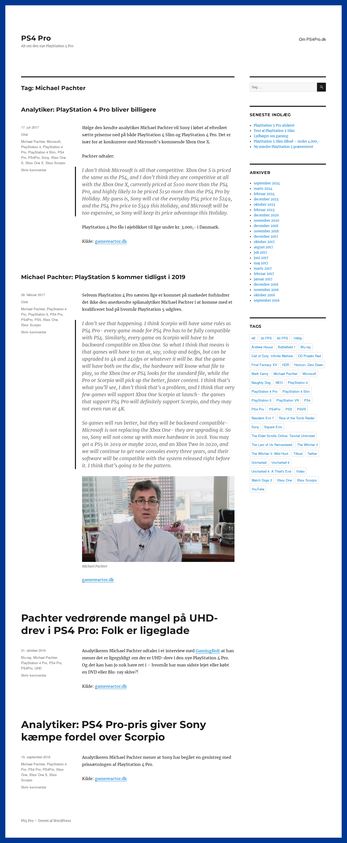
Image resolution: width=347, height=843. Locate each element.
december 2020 (266, 215)
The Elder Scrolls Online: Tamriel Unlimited (283, 435)
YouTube (257, 489)
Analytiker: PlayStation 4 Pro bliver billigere (88, 109)
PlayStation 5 (38, 314)
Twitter (312, 453)
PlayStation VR (287, 400)
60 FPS (282, 338)
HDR (285, 364)
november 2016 (266, 290)
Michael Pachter (33, 141)
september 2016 (267, 300)
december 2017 (266, 236)
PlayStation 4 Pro (34, 662)
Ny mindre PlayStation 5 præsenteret (283, 147)
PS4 (307, 400)
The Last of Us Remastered (271, 444)
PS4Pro (34, 157)
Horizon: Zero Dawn (308, 364)
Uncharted (258, 462)
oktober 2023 (264, 204)
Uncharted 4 (280, 462)
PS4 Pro (36, 38)
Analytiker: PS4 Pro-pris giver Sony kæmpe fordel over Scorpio (113, 730)
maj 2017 (261, 263)
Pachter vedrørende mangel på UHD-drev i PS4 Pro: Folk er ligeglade (119, 624)
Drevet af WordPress (54, 821)
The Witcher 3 (307, 444)
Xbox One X (34, 162)
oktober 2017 (264, 242)
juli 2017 (260, 252)
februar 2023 (264, 210)
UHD (38, 668)
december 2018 (266, 226)
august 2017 (263, 247)
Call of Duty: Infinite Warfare (272, 355)
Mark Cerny (260, 373)
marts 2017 (263, 268)
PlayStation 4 (31, 146)
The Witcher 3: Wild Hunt (269, 453)
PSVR (301, 409)
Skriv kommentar (33, 169)
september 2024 (267, 183)
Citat (24, 134)
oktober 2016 (264, 295)
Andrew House (262, 347)
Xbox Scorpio (55, 162)
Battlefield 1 (286, 347)
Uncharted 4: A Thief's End (271, 471)
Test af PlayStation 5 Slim (274, 131)
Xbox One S (38, 774)
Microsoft (53, 141)
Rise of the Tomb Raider (296, 418)
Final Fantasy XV (264, 364)
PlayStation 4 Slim (42, 152)
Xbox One (50, 319)
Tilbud (297, 453)
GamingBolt (208, 650)
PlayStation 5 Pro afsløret (274, 125)
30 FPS (266, 338)
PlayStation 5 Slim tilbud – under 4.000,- (287, 141)
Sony (45, 157)
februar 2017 (264, 274)
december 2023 (266, 199)
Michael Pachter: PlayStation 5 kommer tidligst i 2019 (103, 277)
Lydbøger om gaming (271, 136)
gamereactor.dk (111, 241)
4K (253, 338)
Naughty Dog (261, 382)
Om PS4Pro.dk (312, 39)
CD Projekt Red (309, 355)
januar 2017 (263, 279)
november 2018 (266, 231)
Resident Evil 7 (262, 418)
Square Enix (273, 426)
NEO (279, 382)
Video (300, 471)
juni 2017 (261, 258)
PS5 (38, 319)
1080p (297, 338)
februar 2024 (264, 194)
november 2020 (266, 220)
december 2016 (266, 284)
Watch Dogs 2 (261, 480)
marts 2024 (263, 188)
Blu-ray (26, 657)
